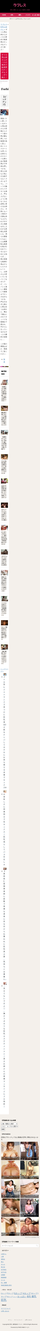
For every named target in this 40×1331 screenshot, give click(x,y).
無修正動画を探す (6, 1285)
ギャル (3, 1264)
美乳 (29, 1296)
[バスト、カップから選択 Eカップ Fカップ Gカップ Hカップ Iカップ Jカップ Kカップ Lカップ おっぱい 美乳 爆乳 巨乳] (9, 1126)
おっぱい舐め (36, 15)
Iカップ (34, 1293)
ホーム (10, 1320)
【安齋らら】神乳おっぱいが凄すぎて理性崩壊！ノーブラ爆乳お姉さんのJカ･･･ (3, 393)
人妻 (2, 1256)
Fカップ (10, 1293)
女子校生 (3, 1269)
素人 (2, 1262)
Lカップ (15, 1296)
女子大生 (3, 1272)
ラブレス (3, 24)
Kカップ (10, 1297)
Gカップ (18, 1293)
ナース (3, 1280)
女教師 (3, 1275)
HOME (4, 15)
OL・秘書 (4, 1282)
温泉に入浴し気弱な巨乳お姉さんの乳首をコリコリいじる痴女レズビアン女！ (3, 584)
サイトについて (5, 1308)
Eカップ (4, 1293)
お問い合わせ (5, 1311)
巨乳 (12, 15)
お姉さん (3, 1254)
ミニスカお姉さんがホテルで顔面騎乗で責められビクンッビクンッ (3, 609)
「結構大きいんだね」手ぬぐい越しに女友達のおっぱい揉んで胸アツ (3, 443)
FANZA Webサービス (23, 1327)
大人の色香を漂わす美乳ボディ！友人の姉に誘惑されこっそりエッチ (3, 467)
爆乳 (20, 15)
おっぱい (21, 1296)
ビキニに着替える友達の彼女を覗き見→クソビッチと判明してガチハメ (3, 491)
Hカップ (27, 1293)
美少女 (3, 1267)
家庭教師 (3, 1277)
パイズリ (27, 15)
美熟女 (3, 1259)
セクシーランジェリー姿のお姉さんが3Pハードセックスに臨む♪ (4, 515)
